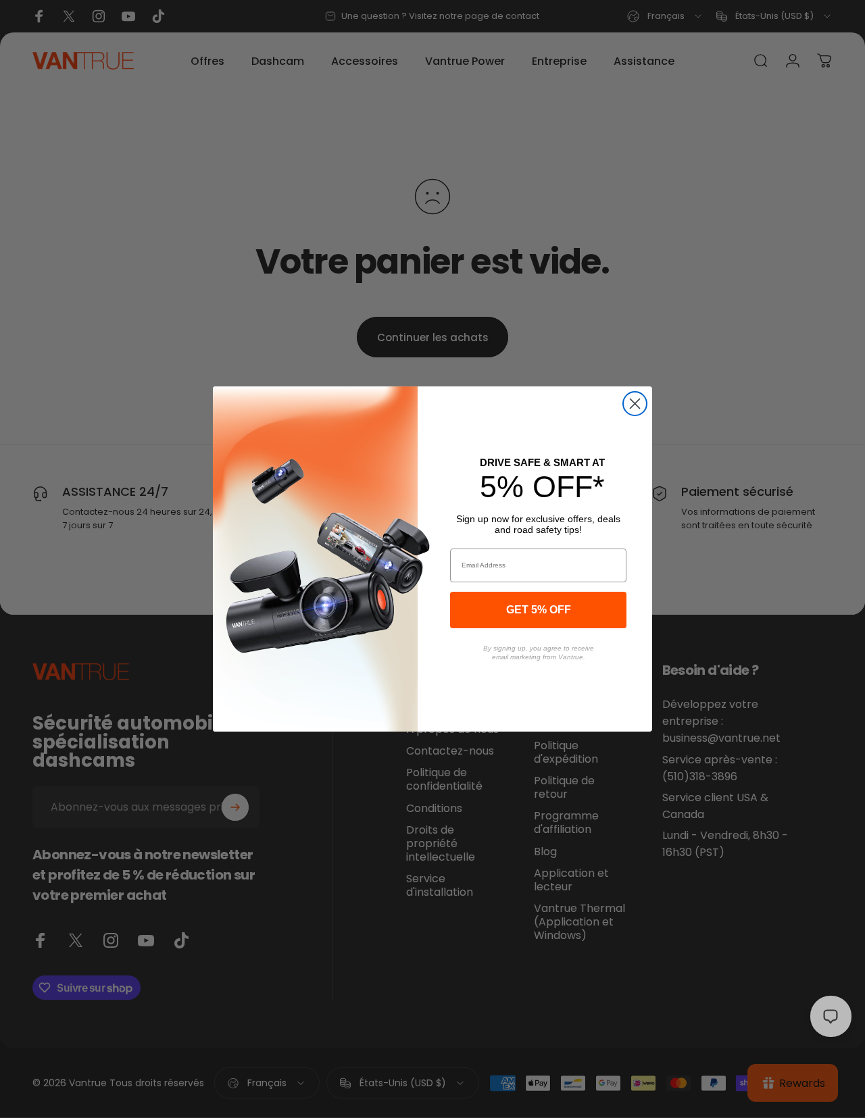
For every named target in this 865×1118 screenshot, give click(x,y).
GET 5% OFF (538, 609)
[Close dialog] (635, 403)
